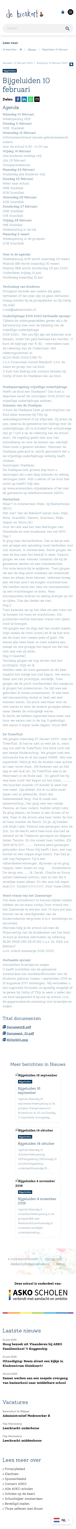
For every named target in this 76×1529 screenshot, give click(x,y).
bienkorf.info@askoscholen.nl (30, 1263)
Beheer (60, 1263)
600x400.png (17, 1040)
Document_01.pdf (20, 1033)
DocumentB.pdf (19, 1027)
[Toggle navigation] (70, 12)
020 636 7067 (53, 1259)
